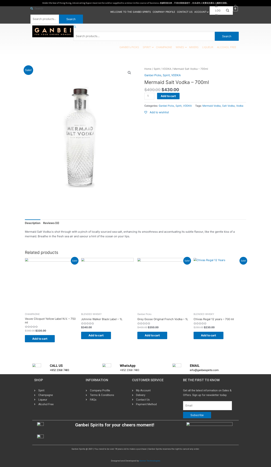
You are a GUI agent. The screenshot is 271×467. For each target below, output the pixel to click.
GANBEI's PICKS (129, 47)
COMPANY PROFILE (164, 11)
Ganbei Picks (152, 75)
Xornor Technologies (149, 461)
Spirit (157, 68)
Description (32, 223)
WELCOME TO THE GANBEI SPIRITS (130, 11)
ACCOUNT (200, 11)
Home (147, 68)
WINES (180, 47)
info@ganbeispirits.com (204, 370)
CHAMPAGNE (164, 47)
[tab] (32, 223)
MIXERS (194, 47)
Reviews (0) (51, 223)
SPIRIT (147, 47)
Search (71, 19)
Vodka (239, 105)
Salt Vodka (228, 105)
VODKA (166, 68)
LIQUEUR (207, 47)
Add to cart (168, 96)
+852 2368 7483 (59, 370)
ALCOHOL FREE (226, 47)
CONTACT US (184, 11)
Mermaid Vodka (211, 105)
